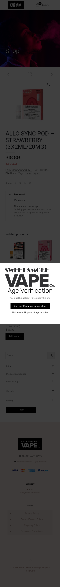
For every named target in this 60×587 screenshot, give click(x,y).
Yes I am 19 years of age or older (30, 306)
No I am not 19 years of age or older (30, 312)
